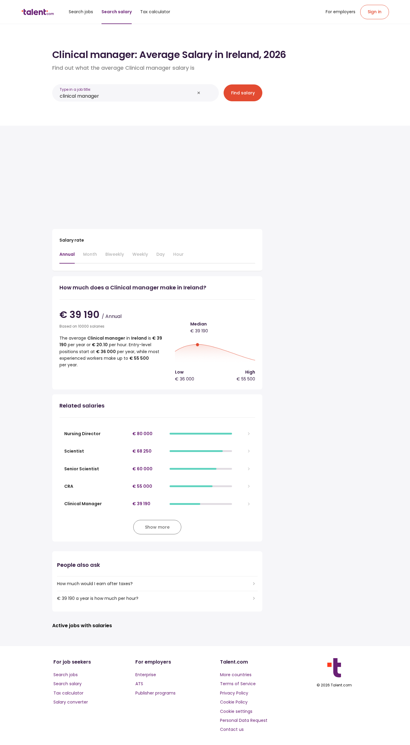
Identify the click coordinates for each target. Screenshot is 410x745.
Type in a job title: (75, 89)
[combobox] (127, 96)
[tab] (67, 257)
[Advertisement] (157, 175)
